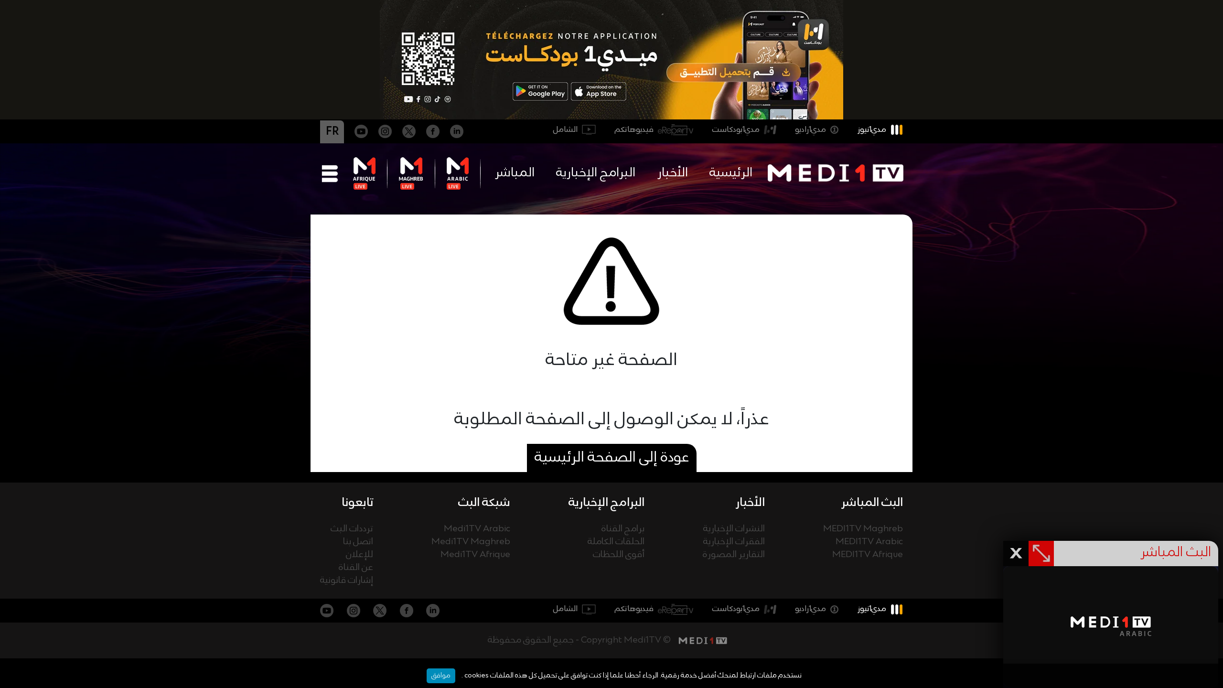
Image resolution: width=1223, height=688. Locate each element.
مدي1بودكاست (736, 129)
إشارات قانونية (346, 580)
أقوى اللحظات (618, 554)
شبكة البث (484, 502)
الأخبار (672, 173)
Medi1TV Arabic (477, 529)
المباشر (515, 173)
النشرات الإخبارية (734, 529)
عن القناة (356, 567)
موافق (441, 675)
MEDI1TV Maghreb (863, 529)
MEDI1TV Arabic (869, 542)
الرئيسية (730, 173)
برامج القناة (622, 529)
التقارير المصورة (734, 554)
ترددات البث (352, 529)
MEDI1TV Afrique (867, 554)
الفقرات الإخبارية (734, 542)
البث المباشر (872, 502)
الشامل (565, 129)
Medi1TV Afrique (475, 554)
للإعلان (359, 554)
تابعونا (357, 502)
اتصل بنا (358, 542)
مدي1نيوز (872, 129)
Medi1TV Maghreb (470, 542)
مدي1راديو (810, 129)
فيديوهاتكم (634, 129)
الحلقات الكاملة (616, 542)
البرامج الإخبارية (595, 173)
